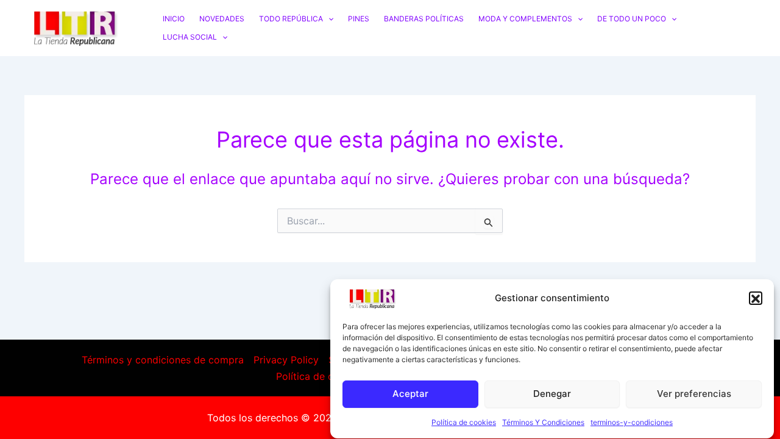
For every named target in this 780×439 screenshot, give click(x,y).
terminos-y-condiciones (631, 422)
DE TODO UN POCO (631, 18)
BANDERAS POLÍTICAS (424, 18)
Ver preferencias (694, 393)
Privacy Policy (286, 360)
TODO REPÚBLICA (291, 18)
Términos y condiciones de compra (163, 360)
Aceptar (410, 393)
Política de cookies (463, 422)
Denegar (552, 393)
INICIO (174, 18)
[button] (756, 299)
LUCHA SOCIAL (190, 36)
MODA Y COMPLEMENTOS (525, 18)
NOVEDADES (221, 18)
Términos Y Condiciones (543, 422)
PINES (358, 18)
